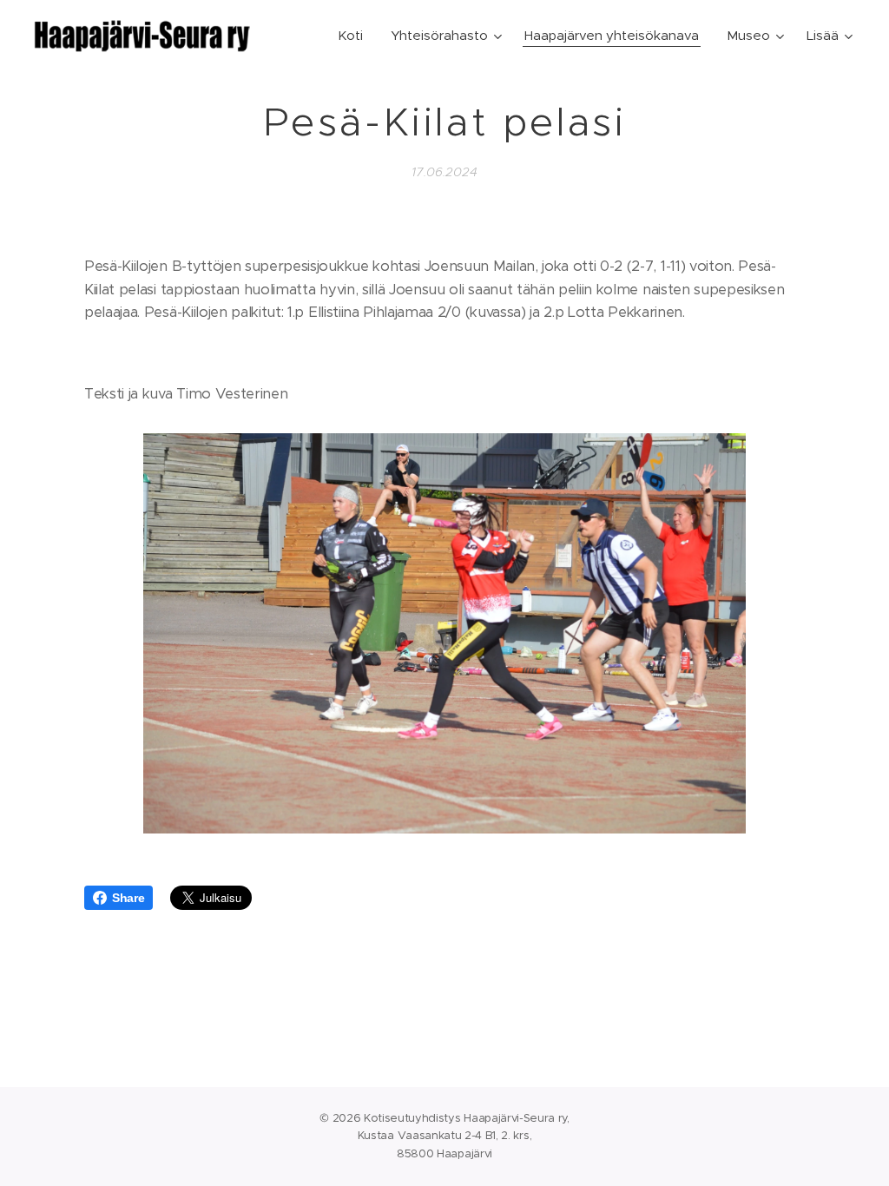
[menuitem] (355, 35)
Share (128, 898)
